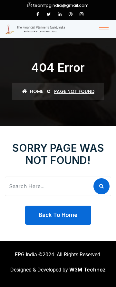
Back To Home (58, 215)
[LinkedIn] (59, 14)
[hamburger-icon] (104, 29)
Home (36, 91)
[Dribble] (70, 14)
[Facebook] (38, 14)
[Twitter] (48, 14)
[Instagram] (81, 14)
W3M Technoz (87, 269)
